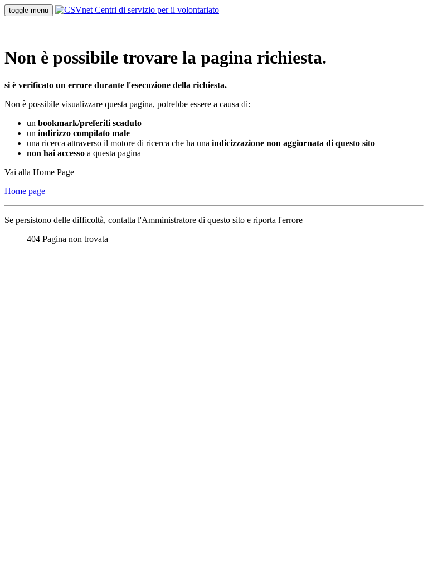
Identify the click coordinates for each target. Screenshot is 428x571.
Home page (24, 191)
